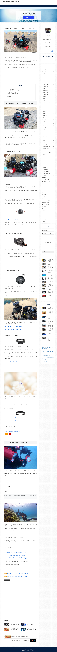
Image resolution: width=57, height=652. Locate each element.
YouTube (52, 51)
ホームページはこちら (28, 17)
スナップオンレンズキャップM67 (12, 92)
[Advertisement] (20, 76)
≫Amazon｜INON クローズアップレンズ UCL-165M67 (13, 364)
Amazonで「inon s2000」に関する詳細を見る (12, 431)
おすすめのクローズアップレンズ (13, 93)
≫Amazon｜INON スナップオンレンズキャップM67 (13, 329)
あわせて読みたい (46, 361)
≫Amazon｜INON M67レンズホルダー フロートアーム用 (13, 263)
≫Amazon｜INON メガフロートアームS (11, 219)
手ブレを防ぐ (9, 96)
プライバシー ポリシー (36, 649)
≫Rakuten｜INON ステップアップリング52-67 (12, 417)
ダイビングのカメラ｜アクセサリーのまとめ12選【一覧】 (15, 557)
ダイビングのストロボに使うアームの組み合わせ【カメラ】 (16, 552)
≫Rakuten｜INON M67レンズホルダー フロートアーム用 (13, 260)
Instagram (25, 649)
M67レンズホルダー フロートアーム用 (13, 90)
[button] (53, 60)
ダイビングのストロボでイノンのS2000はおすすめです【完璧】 (16, 558)
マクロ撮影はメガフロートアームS (12, 89)
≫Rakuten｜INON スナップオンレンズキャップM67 (13, 326)
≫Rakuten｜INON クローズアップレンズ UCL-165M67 (13, 361)
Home (19, 649)
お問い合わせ (30, 649)
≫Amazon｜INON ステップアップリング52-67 (12, 420)
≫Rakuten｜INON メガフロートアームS (11, 216)
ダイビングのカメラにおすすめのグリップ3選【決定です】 (16, 555)
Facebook (52, 50)
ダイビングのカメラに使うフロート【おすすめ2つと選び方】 (16, 554)
